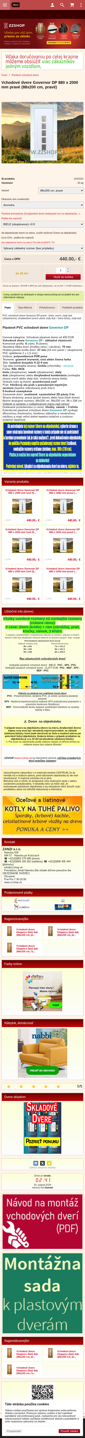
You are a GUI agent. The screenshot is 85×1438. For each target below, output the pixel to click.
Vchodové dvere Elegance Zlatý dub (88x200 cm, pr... (68, 932)
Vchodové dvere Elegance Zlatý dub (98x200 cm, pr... (27, 932)
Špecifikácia (25, 307)
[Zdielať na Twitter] (42, 1163)
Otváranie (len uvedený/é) (15, 199)
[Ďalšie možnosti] (81, 5)
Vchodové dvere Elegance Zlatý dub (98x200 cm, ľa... (27, 949)
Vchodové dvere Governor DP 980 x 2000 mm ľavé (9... (22, 531)
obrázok (68, 365)
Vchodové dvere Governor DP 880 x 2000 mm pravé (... (63, 570)
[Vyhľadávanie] (62, 5)
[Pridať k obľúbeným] (49, 1163)
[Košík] (72, 5)
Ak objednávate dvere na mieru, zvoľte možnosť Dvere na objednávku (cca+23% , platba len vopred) (38, 235)
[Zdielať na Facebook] (35, 1163)
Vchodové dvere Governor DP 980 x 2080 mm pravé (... (63, 491)
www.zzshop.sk (23, 758)
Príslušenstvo (47, 307)
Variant (5, 190)
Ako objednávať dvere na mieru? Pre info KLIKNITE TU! (28, 242)
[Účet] (52, 5)
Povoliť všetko (69, 1431)
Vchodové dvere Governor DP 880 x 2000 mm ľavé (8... (22, 570)
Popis (8, 307)
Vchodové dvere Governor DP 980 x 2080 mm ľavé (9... (22, 491)
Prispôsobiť (14, 1431)
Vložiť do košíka (63, 277)
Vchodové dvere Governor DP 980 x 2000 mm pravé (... (63, 531)
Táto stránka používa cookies (27, 1404)
